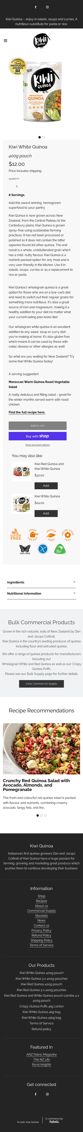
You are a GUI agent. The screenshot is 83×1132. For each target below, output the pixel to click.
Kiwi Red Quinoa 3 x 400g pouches (41, 990)
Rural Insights (41, 1064)
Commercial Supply (41, 910)
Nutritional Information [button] (24, 593)
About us (41, 906)
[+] (23, 186)
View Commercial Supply (41, 683)
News (41, 920)
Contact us (41, 925)
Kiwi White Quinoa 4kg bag (41, 1012)
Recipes (41, 901)
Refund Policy (41, 935)
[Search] (66, 41)
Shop (41, 896)
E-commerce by (54, 1118)
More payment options (37, 445)
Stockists (41, 915)
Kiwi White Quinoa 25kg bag (41, 1018)
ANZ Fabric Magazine (41, 1054)
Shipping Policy (42, 940)
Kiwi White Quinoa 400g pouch (42, 973)
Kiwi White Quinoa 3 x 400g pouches (42, 978)
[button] (39, 137)
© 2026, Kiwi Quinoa (28, 1122)
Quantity (14, 179)
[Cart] (77, 41)
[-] (10, 186)
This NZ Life (41, 1059)
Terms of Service (41, 945)
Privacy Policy (41, 930)
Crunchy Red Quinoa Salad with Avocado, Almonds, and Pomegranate (36, 785)
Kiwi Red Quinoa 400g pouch (41, 984)
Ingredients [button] (15, 582)
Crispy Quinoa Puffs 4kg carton (41, 1006)
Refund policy (41, 1029)
